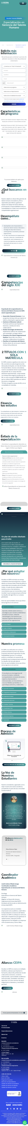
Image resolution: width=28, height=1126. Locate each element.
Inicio (3, 45)
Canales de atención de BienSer (9, 1085)
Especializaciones (9, 45)
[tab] (14, 452)
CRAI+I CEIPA (4, 1076)
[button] (23, 3)
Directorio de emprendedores (8, 1081)
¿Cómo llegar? (5, 1052)
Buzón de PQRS (5, 1078)
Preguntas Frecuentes (7, 1080)
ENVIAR (14, 104)
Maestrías (4, 1034)
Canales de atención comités (8, 1087)
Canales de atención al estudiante (10, 1083)
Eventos (3, 1037)
